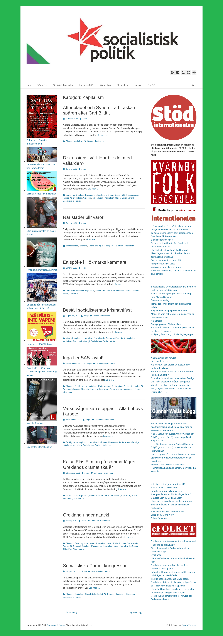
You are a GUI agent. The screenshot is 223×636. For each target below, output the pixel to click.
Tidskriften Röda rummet (74, 549)
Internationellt (72, 495)
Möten (110, 195)
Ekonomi (83, 246)
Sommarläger (68, 498)
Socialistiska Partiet (72, 201)
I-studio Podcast (35, 423)
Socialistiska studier (63, 85)
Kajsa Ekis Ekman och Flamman (167, 511)
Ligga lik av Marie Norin (162, 514)
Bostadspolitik (72, 246)
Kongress (130, 594)
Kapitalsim (109, 198)
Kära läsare (156, 320)
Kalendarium (90, 195)
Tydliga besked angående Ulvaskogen (170, 579)
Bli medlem (122, 85)
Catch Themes (189, 625)
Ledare (98, 290)
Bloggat (69, 141)
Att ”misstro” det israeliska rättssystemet (171, 364)
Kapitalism (78, 141)
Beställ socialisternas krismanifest (97, 309)
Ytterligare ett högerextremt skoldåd (168, 484)
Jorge (84, 119)
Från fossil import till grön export (166, 491)
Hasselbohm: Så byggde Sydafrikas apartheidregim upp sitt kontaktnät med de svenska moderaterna (171, 427)
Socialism (88, 338)
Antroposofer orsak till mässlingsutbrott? (171, 494)
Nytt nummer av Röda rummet (42, 270)
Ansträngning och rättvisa (163, 358)
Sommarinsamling (160, 300)
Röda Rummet (119, 543)
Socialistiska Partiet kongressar (95, 565)
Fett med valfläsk (159, 368)
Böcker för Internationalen (39, 447)
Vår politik (42, 85)
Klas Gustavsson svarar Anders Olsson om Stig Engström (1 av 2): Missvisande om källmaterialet (172, 447)
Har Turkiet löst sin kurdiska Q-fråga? (169, 250)
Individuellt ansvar (160, 361)
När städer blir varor (83, 217)
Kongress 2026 (86, 85)
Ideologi (69, 338)
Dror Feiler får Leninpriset (163, 236)
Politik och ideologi (81, 341)
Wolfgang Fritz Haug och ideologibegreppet (172, 334)
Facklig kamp (81, 386)
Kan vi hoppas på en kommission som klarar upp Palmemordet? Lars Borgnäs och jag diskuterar (173, 457)
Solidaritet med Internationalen (41, 193)
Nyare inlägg (137, 612)
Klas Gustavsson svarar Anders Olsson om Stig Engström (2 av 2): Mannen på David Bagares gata (172, 437)
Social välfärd (121, 195)
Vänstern (100, 495)
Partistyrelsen (104, 386)
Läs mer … (102, 135)
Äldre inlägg (70, 612)
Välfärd (116, 338)
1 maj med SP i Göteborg (39, 344)
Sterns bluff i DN (159, 392)
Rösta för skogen (159, 518)
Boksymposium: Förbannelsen (166, 324)
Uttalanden (135, 386)
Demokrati (70, 195)
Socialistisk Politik (56, 625)
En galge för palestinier (162, 239)
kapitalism (99, 141)
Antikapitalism (130, 338)
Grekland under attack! (86, 514)
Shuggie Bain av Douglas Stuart (166, 498)
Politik (92, 495)
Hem (29, 85)
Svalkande (156, 555)
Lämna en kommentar (102, 316)
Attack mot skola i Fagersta (164, 487)
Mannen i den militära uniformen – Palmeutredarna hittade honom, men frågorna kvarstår (173, 468)
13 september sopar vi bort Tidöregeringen (172, 233)
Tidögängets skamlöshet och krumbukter (171, 388)
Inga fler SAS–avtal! (83, 357)
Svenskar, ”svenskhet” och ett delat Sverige (172, 378)
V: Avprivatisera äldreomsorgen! (166, 267)
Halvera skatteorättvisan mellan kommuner (172, 501)
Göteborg (80, 195)
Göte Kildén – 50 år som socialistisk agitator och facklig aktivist (42, 371)
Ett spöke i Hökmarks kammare (94, 262)
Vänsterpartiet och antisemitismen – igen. (171, 385)
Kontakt (138, 85)
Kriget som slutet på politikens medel (169, 310)
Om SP (151, 85)
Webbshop (105, 85)
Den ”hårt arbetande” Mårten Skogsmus (170, 381)
